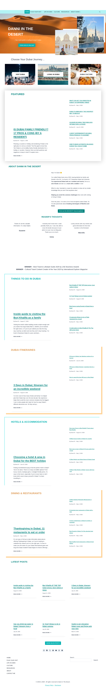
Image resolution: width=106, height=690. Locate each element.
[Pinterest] (53, 650)
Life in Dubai (48, 11)
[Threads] (59, 650)
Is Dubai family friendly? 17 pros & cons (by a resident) (31, 133)
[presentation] (31, 111)
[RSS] (62, 650)
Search (72, 657)
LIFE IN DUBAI (11, 663)
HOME (9, 657)
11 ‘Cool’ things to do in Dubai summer (80, 296)
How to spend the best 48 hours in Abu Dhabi (81, 377)
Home (27, 11)
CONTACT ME (11, 673)
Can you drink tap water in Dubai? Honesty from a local (23, 626)
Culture (57, 11)
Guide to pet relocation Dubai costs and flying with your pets (82, 626)
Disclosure (58, 685)
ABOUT (9, 671)
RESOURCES (11, 668)
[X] (50, 650)
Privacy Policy (49, 685)
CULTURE (10, 665)
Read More (17, 155)
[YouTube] (56, 650)
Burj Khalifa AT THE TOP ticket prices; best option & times (53, 588)
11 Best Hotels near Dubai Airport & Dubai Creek (82, 459)
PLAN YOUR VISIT (12, 660)
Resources (65, 11)
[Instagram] (44, 650)
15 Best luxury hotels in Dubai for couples (80, 438)
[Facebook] (47, 650)
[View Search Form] (99, 11)
